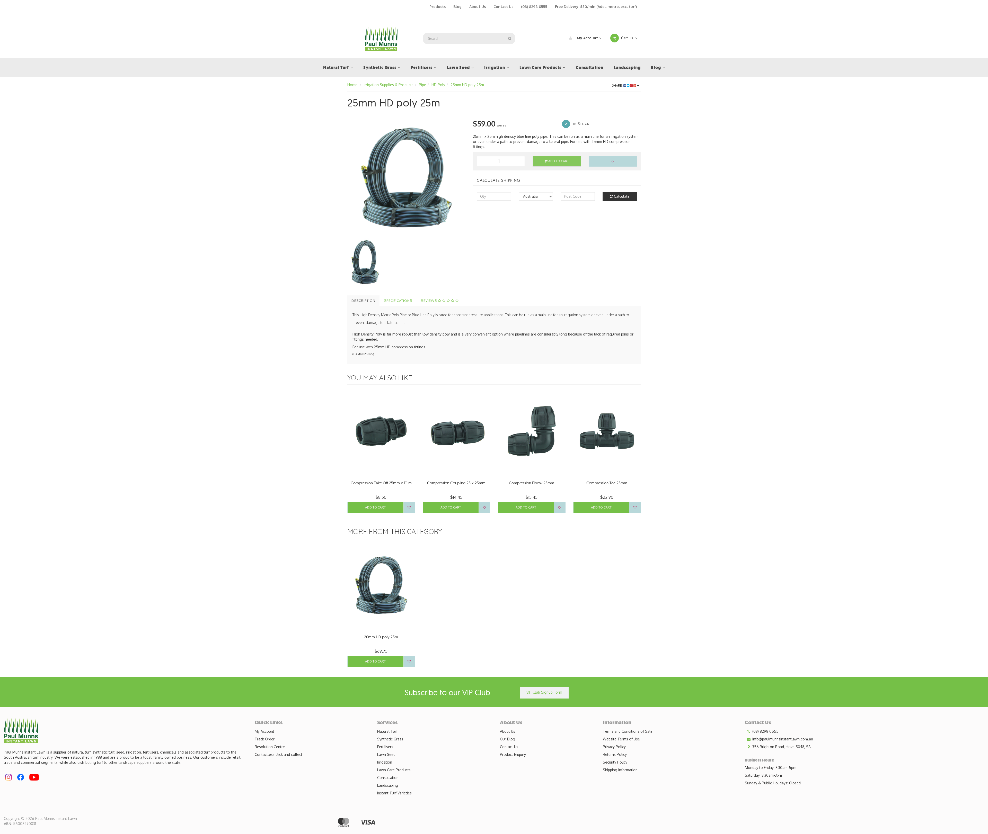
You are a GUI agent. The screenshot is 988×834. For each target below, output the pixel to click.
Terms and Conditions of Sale (627, 731)
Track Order (265, 739)
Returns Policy (615, 754)
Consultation (388, 777)
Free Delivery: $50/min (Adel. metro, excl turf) (596, 6)
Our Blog (507, 739)
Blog (457, 6)
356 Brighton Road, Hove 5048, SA (781, 747)
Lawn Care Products (394, 770)
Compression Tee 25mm (606, 483)
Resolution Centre (270, 747)
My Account (587, 38)
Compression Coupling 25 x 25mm (456, 483)
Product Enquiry (513, 754)
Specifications (398, 300)
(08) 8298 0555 (534, 6)
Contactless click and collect (278, 754)
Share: (617, 85)
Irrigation (384, 762)
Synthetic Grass (390, 739)
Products (437, 6)
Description (363, 300)
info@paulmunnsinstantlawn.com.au (782, 739)
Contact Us (503, 6)
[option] (406, 177)
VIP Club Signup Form (544, 692)
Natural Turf (387, 731)
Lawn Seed (386, 754)
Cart (626, 38)
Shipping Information (620, 770)
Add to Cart (558, 161)
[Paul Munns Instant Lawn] (381, 38)
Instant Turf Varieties (394, 793)
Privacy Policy (614, 747)
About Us (477, 6)
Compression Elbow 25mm (531, 483)
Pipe (422, 85)
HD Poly (438, 85)
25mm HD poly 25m (467, 85)
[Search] (509, 38)
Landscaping (387, 785)
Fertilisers (385, 747)
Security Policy (615, 762)
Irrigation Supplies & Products (388, 85)
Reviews (429, 300)
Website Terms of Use (621, 739)
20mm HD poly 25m (381, 636)
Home (352, 85)
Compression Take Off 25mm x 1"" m (381, 483)
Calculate (621, 196)
